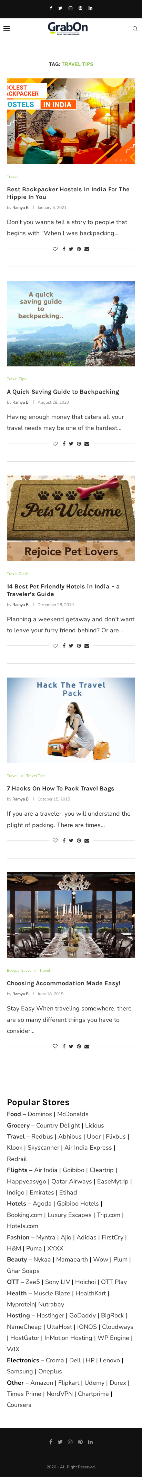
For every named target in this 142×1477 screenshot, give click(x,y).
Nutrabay (51, 1304)
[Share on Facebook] (64, 249)
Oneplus (50, 1371)
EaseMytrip (113, 1181)
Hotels (16, 1203)
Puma (34, 1248)
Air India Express (88, 1147)
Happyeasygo (26, 1181)
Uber (94, 1136)
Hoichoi (85, 1282)
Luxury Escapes (70, 1215)
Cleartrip (102, 1170)
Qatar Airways (71, 1181)
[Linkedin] (90, 8)
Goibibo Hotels (78, 1203)
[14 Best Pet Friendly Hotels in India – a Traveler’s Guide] (71, 518)
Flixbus (116, 1136)
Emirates (42, 1192)
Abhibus (70, 1136)
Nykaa (42, 1259)
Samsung (20, 1371)
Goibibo (73, 1170)
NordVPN (60, 1394)
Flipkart (68, 1383)
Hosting (19, 1315)
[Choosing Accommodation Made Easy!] (71, 915)
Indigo (15, 1192)
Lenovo (110, 1360)
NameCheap (24, 1327)
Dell (75, 1360)
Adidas (87, 1237)
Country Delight (58, 1125)
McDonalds (73, 1114)
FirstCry (112, 1237)
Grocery (18, 1125)
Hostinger (50, 1315)
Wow (100, 1259)
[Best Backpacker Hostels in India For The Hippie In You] (71, 121)
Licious (94, 1125)
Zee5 (33, 1282)
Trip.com (108, 1215)
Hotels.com (22, 1226)
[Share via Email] (86, 249)
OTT (13, 1282)
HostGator (24, 1338)
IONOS (87, 1327)
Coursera (19, 1405)
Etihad (68, 1192)
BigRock (112, 1315)
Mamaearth (72, 1259)
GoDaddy (82, 1315)
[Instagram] (70, 8)
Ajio (66, 1237)
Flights (17, 1170)
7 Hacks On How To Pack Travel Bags (60, 788)
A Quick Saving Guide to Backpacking (63, 391)
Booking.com (24, 1215)
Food (14, 1114)
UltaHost (59, 1327)
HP (90, 1360)
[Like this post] (55, 249)
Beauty (17, 1259)
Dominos (40, 1114)
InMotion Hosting (68, 1338)
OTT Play (114, 1282)
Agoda (42, 1203)
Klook (14, 1147)
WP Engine (113, 1338)
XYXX (55, 1248)
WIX (13, 1349)
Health (17, 1293)
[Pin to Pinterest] (79, 249)
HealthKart (90, 1293)
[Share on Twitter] (71, 249)
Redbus (42, 1136)
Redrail (17, 1159)
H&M (14, 1248)
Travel (16, 1136)
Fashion (18, 1237)
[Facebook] (51, 8)
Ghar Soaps (23, 1271)
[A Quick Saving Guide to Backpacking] (71, 323)
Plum (120, 1259)
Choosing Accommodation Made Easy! (63, 983)
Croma (55, 1360)
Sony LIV (57, 1282)
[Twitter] (60, 8)
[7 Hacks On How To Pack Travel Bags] (71, 720)
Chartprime (93, 1394)
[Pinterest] (80, 8)
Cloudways (117, 1327)
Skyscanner (43, 1147)
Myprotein (21, 1304)
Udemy (94, 1383)
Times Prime (24, 1394)
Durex (118, 1383)
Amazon (41, 1383)
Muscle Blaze (51, 1293)
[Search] (135, 29)
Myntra (45, 1237)
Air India (46, 1170)
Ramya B (20, 207)
